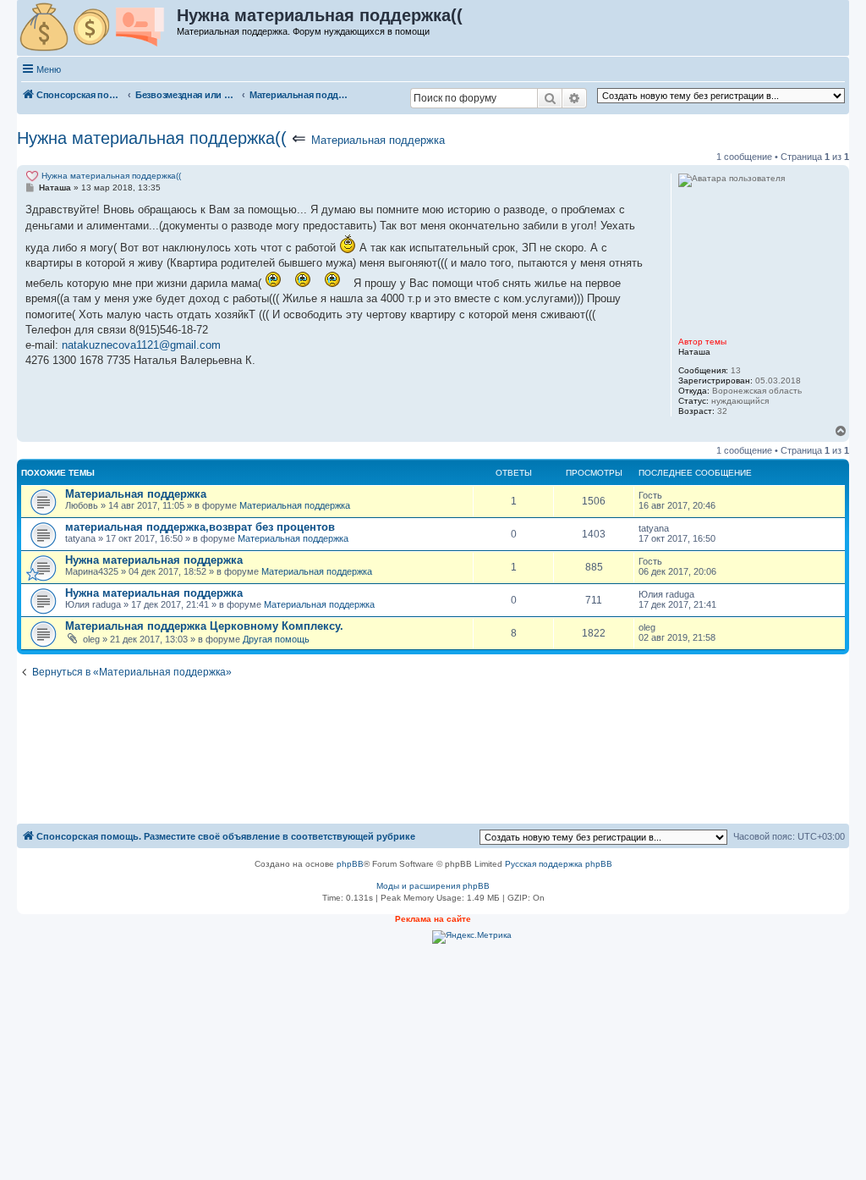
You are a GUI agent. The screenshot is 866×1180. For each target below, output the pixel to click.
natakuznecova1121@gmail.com (141, 345)
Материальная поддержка (378, 140)
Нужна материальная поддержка (154, 560)
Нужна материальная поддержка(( (152, 138)
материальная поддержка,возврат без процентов (200, 527)
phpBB (350, 863)
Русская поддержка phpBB (558, 863)
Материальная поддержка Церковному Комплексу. (204, 626)
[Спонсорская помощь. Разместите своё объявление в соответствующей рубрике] (98, 28)
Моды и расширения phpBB (433, 886)
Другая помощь (276, 639)
